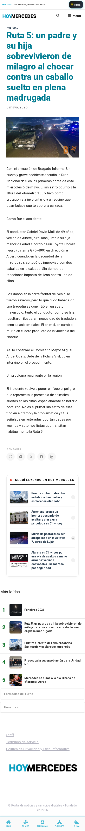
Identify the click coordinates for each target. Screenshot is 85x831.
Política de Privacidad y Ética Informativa (38, 749)
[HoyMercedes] (19, 16)
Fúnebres (11, 707)
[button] (58, 16)
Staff (10, 735)
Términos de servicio (22, 742)
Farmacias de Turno (18, 694)
